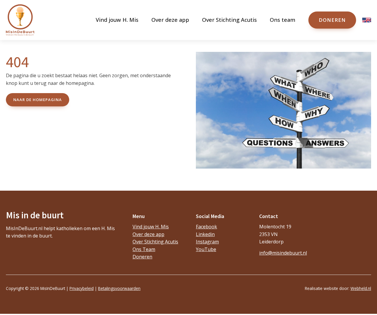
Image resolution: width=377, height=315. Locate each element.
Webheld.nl (360, 288)
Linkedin (205, 234)
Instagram (207, 241)
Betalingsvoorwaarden (119, 288)
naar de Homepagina (37, 99)
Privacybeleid (82, 288)
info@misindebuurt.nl (283, 253)
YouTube (206, 249)
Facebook (206, 226)
